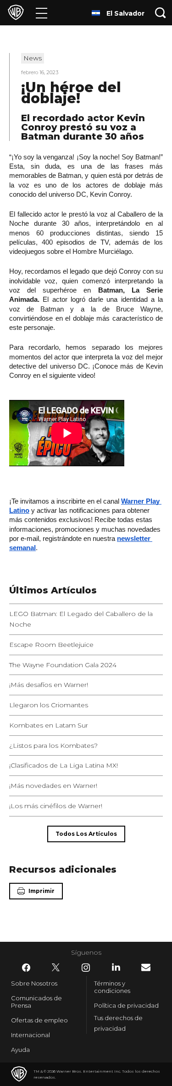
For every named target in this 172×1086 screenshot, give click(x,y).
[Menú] (41, 12)
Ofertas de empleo (39, 1020)
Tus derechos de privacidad (118, 1023)
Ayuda (20, 1049)
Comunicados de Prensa (36, 1001)
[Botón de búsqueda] (160, 12)
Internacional (30, 1035)
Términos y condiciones (112, 987)
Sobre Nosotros (34, 983)
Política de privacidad (126, 1005)
